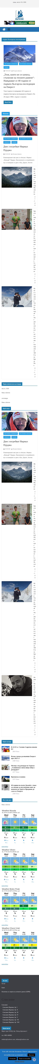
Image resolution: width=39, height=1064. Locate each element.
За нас (3, 983)
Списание (5, 1005)
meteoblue (5, 847)
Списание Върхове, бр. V (10, 1017)
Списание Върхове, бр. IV (10, 1015)
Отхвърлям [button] (12, 1058)
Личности (7, 142)
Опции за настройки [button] (24, 1058)
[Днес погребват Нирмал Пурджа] (19, 126)
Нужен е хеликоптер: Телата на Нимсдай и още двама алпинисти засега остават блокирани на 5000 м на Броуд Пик (35, 327)
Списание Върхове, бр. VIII (11, 1022)
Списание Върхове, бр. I (10, 1007)
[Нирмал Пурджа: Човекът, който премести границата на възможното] (17, 706)
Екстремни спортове (26, 63)
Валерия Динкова (17, 71)
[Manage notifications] (34, 1059)
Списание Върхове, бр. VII (11, 1020)
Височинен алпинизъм (10, 63)
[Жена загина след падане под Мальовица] (17, 187)
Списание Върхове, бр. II (10, 1010)
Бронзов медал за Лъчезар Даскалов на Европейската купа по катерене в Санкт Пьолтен (35, 241)
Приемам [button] (31, 1055)
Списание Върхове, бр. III (10, 1012)
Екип (3, 987)
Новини (6, 67)
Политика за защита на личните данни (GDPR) (16, 991)
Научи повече (19, 1061)
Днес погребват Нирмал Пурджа (15, 148)
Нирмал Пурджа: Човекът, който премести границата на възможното (35, 700)
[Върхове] (4, 29)
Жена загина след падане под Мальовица (35, 181)
